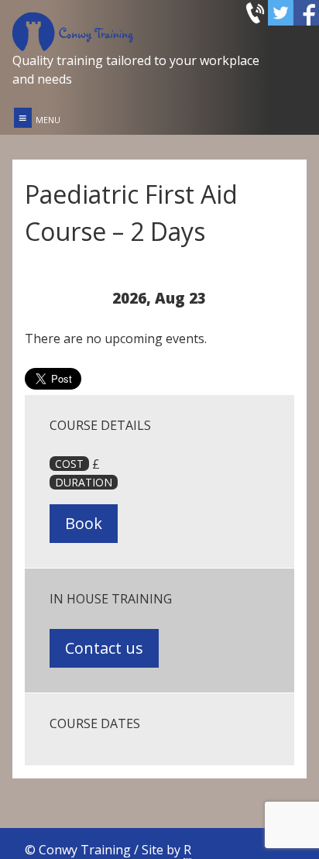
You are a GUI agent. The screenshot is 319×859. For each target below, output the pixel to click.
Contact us (104, 647)
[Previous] (52, 298)
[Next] (267, 298)
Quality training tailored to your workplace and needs (135, 70)
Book (83, 523)
